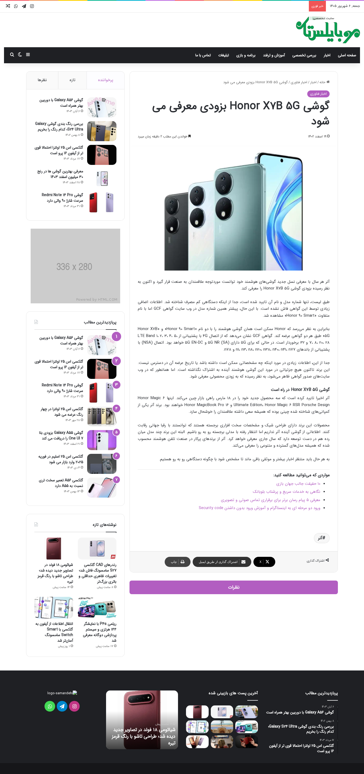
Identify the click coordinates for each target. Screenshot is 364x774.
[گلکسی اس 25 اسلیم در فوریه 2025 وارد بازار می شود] (101, 464)
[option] (142, 719)
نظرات (234, 587)
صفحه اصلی (347, 55)
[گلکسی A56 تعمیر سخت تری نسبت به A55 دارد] (101, 488)
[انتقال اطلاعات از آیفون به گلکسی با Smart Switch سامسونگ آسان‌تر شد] (53, 608)
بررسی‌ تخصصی (304, 55)
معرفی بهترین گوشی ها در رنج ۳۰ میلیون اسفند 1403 (60, 174)
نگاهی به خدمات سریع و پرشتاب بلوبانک (286, 492)
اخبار (327, 55)
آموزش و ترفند (274, 55)
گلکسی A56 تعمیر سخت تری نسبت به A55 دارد (61, 483)
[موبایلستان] (328, 30)
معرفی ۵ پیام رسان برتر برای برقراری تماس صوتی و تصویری (270, 500)
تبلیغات (223, 55)
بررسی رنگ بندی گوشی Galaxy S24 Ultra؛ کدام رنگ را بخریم (59, 126)
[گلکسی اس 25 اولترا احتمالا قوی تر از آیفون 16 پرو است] (101, 155)
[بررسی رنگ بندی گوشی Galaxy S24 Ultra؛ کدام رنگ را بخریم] (101, 131)
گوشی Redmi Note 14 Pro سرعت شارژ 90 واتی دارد (62, 198)
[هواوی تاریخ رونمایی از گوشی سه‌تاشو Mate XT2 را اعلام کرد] (246, 741)
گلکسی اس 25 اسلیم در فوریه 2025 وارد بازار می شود (60, 459)
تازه (72, 80)
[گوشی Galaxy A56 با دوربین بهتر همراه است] (101, 107)
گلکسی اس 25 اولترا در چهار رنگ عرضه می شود (62, 412)
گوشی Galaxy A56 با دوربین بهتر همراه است (61, 103)
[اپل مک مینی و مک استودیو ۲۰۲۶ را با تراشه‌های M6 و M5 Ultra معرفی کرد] (222, 741)
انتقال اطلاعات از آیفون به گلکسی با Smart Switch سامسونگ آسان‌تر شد (54, 632)
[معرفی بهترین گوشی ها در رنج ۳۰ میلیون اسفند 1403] (101, 179)
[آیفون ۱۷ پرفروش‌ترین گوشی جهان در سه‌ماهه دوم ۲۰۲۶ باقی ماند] (246, 711)
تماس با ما (203, 55)
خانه (322, 82)
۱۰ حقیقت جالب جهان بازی (298, 484)
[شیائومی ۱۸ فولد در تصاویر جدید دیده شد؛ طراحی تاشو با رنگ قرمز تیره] (53, 548)
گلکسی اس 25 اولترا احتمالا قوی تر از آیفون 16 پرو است (59, 150)
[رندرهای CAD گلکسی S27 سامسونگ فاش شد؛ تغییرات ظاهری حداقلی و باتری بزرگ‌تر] (97, 548)
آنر (320, 538)
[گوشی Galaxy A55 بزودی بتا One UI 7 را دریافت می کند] (101, 440)
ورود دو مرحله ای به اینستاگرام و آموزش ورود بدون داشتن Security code (259, 508)
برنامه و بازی (246, 55)
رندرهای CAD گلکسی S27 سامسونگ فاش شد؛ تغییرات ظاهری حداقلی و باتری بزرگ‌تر (97, 573)
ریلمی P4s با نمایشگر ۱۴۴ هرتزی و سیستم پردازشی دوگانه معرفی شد (99, 632)
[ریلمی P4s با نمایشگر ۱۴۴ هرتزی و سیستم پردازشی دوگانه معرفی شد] (97, 608)
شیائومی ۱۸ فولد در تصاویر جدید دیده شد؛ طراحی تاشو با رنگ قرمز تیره (55, 573)
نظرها (42, 80)
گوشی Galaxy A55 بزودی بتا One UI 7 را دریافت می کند (61, 435)
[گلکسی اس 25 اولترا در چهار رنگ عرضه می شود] (101, 416)
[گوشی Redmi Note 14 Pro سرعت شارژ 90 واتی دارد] (101, 202)
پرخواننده (105, 80)
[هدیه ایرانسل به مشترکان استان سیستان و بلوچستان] (222, 726)
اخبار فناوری (299, 82)
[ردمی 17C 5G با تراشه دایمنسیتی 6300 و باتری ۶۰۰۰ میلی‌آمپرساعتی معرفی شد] (197, 741)
